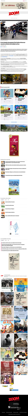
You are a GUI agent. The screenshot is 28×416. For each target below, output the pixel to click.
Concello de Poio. (4, 56)
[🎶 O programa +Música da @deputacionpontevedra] (7, 285)
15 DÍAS (6, 240)
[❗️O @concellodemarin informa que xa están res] (7, 340)
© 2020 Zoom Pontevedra (23, 412)
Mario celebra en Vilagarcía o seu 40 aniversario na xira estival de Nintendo (12, 247)
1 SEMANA (2, 240)
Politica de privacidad (9, 412)
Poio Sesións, (11, 55)
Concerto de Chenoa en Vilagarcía (9, 208)
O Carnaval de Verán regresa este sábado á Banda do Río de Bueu (13, 175)
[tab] (2, 199)
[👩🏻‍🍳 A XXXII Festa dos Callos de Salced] (7, 312)
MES (8, 240)
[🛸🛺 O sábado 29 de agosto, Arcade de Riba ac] (7, 354)
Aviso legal (3, 412)
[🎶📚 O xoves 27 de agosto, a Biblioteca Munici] (20, 354)
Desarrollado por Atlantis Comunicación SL (14, 414)
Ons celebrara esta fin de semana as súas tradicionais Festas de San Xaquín (11, 242)
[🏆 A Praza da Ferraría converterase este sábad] (7, 326)
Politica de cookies (15, 412)
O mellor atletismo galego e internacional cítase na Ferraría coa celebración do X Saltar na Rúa (15, 169)
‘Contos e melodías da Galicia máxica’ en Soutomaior (12, 215)
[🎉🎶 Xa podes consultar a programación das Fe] (20, 285)
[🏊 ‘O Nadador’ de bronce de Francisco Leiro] (7, 299)
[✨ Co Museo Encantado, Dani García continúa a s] (7, 382)
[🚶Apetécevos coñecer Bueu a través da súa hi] (20, 312)
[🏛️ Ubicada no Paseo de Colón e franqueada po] (20, 340)
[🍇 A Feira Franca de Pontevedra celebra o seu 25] (20, 299)
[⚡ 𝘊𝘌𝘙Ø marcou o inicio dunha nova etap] (20, 326)
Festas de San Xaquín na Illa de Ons (10, 212)
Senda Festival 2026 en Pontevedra (10, 201)
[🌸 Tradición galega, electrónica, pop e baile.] (20, 368)
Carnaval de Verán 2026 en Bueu (9, 205)
